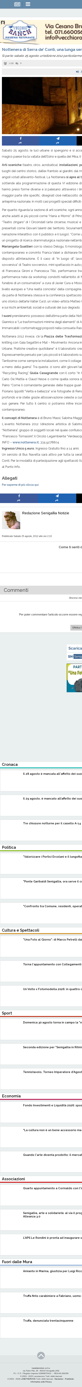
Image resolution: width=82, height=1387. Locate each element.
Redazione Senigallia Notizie (45, 513)
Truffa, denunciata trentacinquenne (48, 1320)
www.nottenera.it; (25, 442)
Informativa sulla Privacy (41, 1382)
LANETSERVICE (28, 1379)
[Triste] (57, 559)
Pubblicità (69, 1379)
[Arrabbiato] (19, 559)
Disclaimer (59, 1379)
